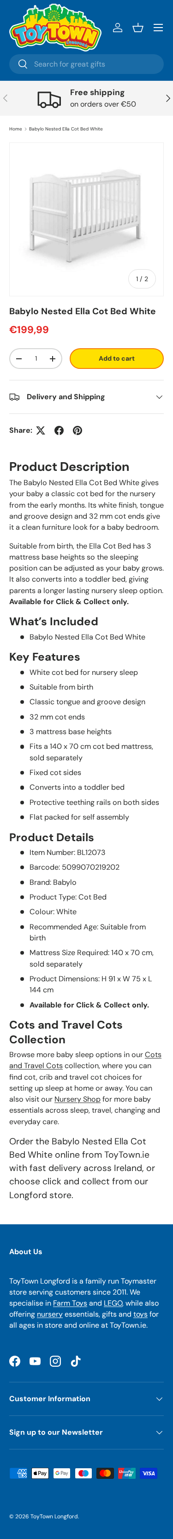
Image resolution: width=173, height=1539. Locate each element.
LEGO (113, 1303)
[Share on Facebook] (59, 430)
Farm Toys (70, 1303)
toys (140, 1314)
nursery (50, 1314)
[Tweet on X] (40, 430)
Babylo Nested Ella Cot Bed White (66, 129)
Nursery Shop (77, 1099)
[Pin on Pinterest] (77, 430)
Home (15, 129)
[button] (138, 27)
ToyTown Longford (54, 1516)
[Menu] (158, 27)
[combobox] (86, 64)
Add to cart (117, 358)
